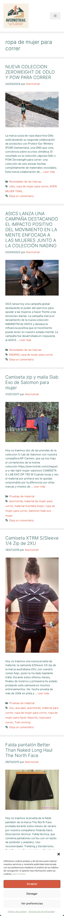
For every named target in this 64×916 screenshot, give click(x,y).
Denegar (32, 893)
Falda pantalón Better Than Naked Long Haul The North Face (28, 750)
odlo (12, 186)
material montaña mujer (29, 506)
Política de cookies (17, 911)
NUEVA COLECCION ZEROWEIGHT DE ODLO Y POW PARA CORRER (30, 72)
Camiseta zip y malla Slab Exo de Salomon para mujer (31, 382)
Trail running (22, 722)
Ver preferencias (32, 903)
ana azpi (20, 708)
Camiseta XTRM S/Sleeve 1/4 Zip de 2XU (32, 540)
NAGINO (14, 354)
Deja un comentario (21, 196)
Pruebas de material (21, 496)
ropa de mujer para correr (32, 186)
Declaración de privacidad (41, 911)
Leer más (49, 171)
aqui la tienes (19, 874)
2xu (11, 708)
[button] (58, 854)
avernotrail (16, 501)
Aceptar (32, 884)
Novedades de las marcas (25, 181)
